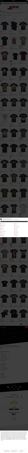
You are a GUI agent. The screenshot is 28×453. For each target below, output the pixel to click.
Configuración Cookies (8, 439)
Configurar (21, 451)
